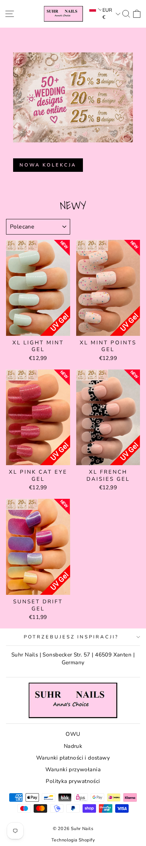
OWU (73, 734)
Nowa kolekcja (48, 165)
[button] (94, 9)
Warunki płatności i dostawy (73, 757)
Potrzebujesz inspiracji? (71, 637)
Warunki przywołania (73, 769)
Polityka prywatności (73, 781)
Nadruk (73, 746)
